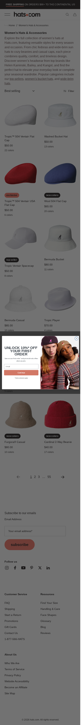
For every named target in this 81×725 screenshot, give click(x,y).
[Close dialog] (75, 338)
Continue (20, 372)
